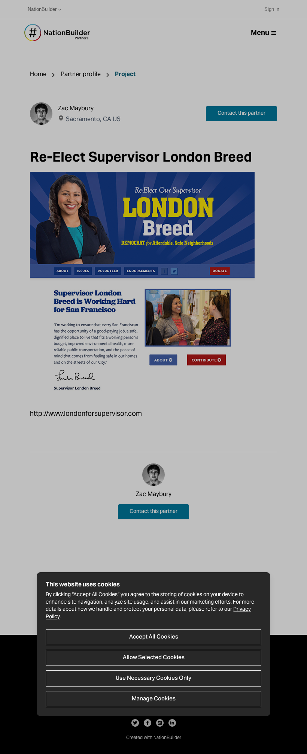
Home (38, 74)
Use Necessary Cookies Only (153, 678)
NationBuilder (42, 9)
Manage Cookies (154, 699)
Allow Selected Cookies (154, 658)
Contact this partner (241, 113)
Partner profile (81, 74)
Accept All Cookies (153, 637)
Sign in (271, 9)
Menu (260, 32)
